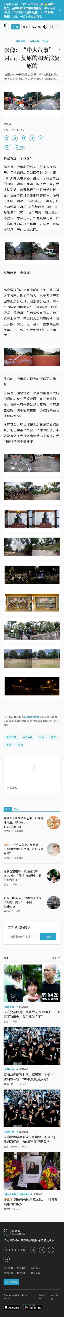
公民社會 (9, 1131)
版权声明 (22, 1272)
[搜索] (51, 27)
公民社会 (9, 1006)
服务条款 (54, 1297)
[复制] (6, 138)
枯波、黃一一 (10, 1146)
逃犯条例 (20, 41)
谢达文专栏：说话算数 (16, 1194)
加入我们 (35, 1267)
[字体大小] (34, 27)
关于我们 (8, 1267)
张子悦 (7, 831)
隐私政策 (42, 1297)
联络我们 (22, 1267)
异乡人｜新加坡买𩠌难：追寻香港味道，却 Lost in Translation (23, 822)
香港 (8, 744)
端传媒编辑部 (31, 717)
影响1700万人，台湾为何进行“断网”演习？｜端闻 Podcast (22, 902)
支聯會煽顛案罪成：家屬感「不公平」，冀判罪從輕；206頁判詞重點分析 (32, 1139)
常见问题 (8, 1272)
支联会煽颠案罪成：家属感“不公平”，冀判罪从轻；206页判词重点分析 (32, 1076)
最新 (7, 809)
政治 (45, 41)
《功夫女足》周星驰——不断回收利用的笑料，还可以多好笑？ (24, 849)
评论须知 (12, 787)
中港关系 (34, 41)
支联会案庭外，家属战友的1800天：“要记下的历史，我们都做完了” (22, 875)
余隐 (6, 884)
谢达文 (7, 1208)
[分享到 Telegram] (32, 138)
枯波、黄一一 (10, 1083)
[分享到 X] (15, 138)
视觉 (20, 744)
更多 (16, 809)
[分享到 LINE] (40, 138)
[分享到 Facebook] (23, 138)
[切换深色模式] (45, 27)
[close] (60, 10)
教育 (53, 737)
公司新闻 (35, 1272)
